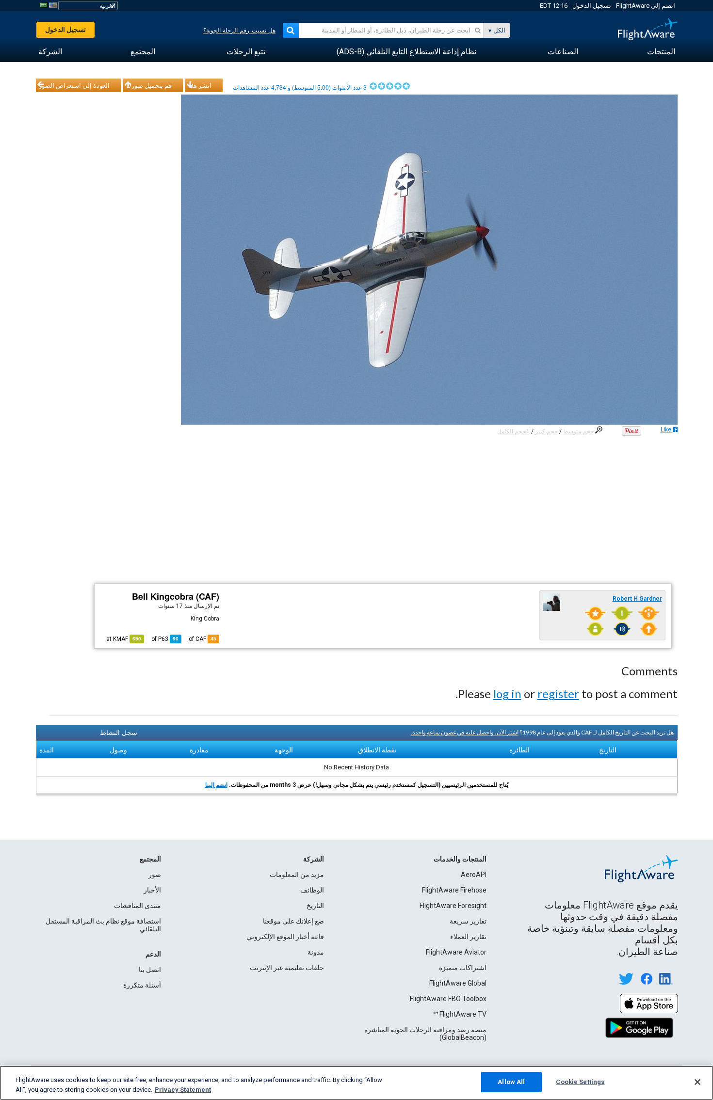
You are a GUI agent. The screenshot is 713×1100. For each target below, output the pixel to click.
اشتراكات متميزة (462, 968)
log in (507, 693)
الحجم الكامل (513, 431)
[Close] (697, 1082)
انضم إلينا (216, 784)
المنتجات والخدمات (460, 859)
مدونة (316, 952)
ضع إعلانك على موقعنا (293, 921)
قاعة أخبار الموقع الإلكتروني (285, 937)
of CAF (202, 639)
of (164, 639)
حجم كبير (546, 431)
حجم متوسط (578, 431)
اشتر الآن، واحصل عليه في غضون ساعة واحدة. (465, 732)
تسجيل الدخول (591, 5)
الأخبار (152, 890)
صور (154, 874)
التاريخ (315, 905)
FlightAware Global (457, 983)
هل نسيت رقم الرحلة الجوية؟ (239, 30)
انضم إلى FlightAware (645, 5)
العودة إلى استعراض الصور (74, 85)
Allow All (511, 1081)
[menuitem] (661, 52)
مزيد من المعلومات (297, 874)
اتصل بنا (150, 969)
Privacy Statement (183, 1089)
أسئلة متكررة (142, 985)
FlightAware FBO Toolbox (448, 999)
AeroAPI (473, 874)
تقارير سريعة (468, 921)
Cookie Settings (580, 1081)
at (123, 639)
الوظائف (312, 890)
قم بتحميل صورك (149, 85)
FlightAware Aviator (456, 952)
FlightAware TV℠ (459, 1014)
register (558, 693)
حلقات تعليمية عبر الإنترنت (287, 968)
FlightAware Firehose (454, 890)
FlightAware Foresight (453, 905)
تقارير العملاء (468, 937)
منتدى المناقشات (137, 905)
